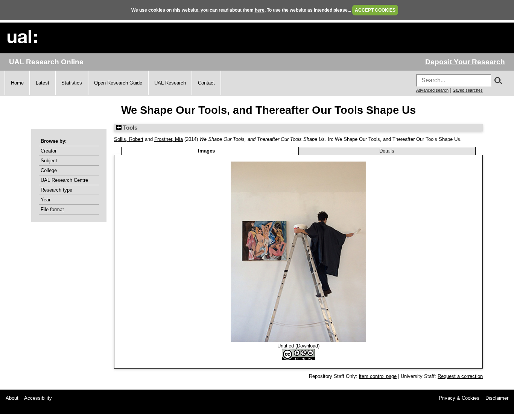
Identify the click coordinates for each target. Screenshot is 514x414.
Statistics (71, 83)
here (260, 10)
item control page (378, 376)
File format (52, 209)
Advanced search (432, 90)
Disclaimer (496, 398)
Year (45, 199)
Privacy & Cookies (459, 398)
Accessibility (38, 398)
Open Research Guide (118, 83)
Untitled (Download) (298, 346)
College (49, 170)
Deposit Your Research (465, 62)
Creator (48, 151)
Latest (42, 83)
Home (17, 83)
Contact (206, 83)
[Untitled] (298, 340)
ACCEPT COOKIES (375, 10)
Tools (129, 128)
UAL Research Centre (64, 180)
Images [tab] (206, 151)
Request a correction (460, 376)
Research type (56, 190)
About (12, 398)
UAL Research (170, 83)
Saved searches (468, 90)
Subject (49, 160)
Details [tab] (386, 151)
